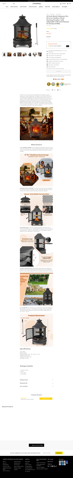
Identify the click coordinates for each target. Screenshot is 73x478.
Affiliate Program (17, 467)
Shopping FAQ (23, 383)
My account (27, 471)
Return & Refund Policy (19, 466)
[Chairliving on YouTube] (52, 466)
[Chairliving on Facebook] (50, 466)
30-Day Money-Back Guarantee (40, 465)
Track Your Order (6, 466)
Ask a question (24, 386)
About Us (5, 463)
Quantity (48, 36)
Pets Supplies (64, 6)
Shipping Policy (24, 379)
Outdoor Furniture (14, 6)
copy (68, 46)
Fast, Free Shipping (40, 467)
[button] (49, 28)
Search (4, 461)
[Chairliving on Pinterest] (54, 466)
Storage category (28, 466)
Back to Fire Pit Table (37, 445)
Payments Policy (17, 461)
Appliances (41, 6)
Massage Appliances (56, 6)
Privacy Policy (17, 464)
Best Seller (27, 461)
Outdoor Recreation (33, 6)
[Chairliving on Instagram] (48, 466)
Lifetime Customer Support (42, 468)
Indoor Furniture (23, 6)
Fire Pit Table (58, 14)
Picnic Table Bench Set (30, 469)
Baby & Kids (47, 6)
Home (7, 6)
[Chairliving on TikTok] (56, 466)
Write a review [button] (46, 398)
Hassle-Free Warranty (40, 462)
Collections (52, 14)
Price (47, 31)
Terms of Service (6, 470)
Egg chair (27, 463)
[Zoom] (22, 31)
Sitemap (15, 469)
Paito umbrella (28, 464)
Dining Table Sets (28, 467)
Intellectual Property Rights (7, 468)
